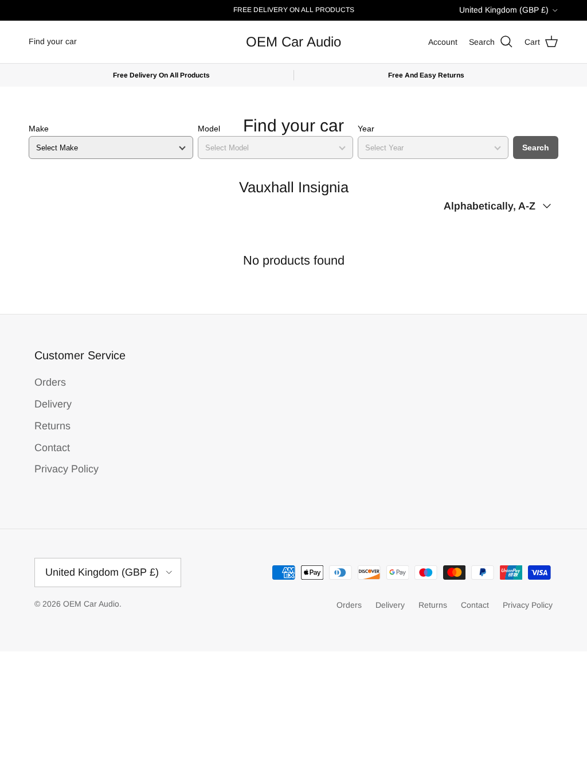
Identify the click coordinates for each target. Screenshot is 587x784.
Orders (50, 382)
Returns (52, 426)
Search (535, 147)
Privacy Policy (66, 469)
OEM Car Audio (91, 603)
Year (366, 128)
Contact (52, 447)
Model (209, 128)
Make (39, 128)
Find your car (53, 41)
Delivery (53, 404)
